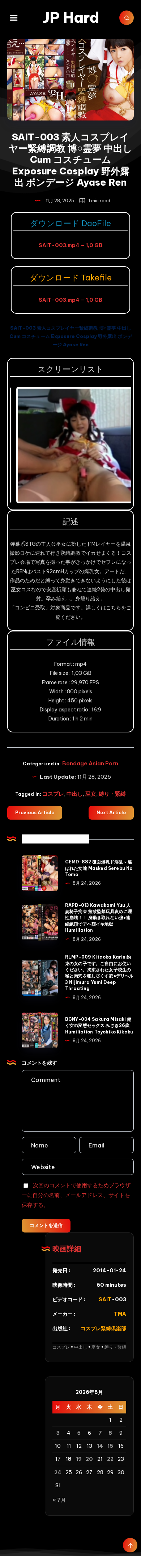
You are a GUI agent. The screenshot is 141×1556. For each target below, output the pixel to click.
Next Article (111, 812)
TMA (120, 1314)
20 (89, 1459)
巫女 (90, 793)
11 (69, 1446)
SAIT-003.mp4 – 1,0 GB (70, 245)
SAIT (105, 1299)
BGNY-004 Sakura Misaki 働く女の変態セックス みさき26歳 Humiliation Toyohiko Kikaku (99, 1025)
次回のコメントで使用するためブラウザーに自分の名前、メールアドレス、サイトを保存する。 (76, 1195)
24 (57, 1472)
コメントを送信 (46, 1225)
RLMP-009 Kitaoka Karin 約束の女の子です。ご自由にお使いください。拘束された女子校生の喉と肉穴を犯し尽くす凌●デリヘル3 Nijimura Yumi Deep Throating (99, 972)
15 (110, 1446)
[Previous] (25, 445)
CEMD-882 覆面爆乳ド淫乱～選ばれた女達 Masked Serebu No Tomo (98, 868)
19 (79, 1459)
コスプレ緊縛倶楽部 (103, 1328)
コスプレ (53, 793)
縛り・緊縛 (112, 793)
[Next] (116, 445)
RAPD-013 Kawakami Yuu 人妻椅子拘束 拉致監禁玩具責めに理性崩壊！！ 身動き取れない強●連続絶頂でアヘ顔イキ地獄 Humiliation (98, 917)
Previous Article (34, 812)
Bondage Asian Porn (90, 763)
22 (110, 1459)
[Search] (126, 17)
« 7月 (59, 1500)
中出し (75, 793)
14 (100, 1446)
